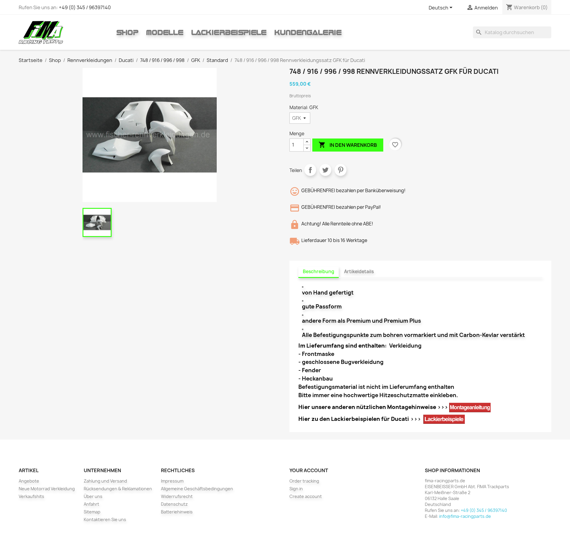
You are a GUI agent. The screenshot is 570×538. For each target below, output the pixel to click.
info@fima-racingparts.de (465, 516)
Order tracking (304, 481)
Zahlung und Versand (105, 481)
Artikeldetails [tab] (359, 271)
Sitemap (92, 512)
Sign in (296, 488)
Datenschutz (174, 504)
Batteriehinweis (177, 512)
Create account (305, 496)
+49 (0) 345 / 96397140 (85, 7)
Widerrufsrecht (177, 496)
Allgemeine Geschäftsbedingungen (197, 488)
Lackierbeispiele (229, 32)
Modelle (164, 32)
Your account (308, 470)
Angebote (29, 481)
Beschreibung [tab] (318, 271)
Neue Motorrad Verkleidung (47, 488)
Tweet (325, 170)
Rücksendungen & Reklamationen (118, 488)
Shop (127, 32)
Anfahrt (91, 504)
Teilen (310, 170)
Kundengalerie (308, 32)
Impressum (172, 481)
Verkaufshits (31, 496)
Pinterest (340, 170)
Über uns (93, 496)
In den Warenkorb (348, 144)
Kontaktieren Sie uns (105, 519)
